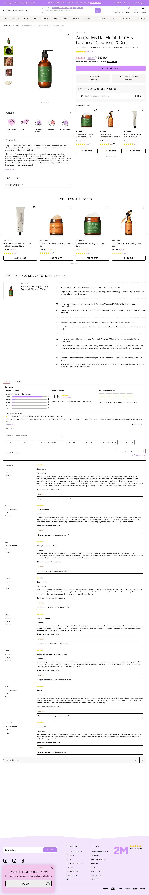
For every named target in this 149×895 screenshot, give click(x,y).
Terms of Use (96, 871)
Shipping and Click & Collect (15, 3)
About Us (94, 855)
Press (93, 867)
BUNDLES (75, 18)
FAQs (69, 859)
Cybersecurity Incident (99, 851)
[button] (28, 883)
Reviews (6, 382)
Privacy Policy (96, 875)
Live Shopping (72, 875)
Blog (68, 879)
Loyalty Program (138, 3)
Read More (9, 169)
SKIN (35, 18)
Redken (80, 8)
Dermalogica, (67, 8)
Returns (69, 867)
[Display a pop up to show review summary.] (90, 144)
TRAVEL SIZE (89, 18)
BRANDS (16, 18)
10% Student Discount (122, 3)
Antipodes (14, 26)
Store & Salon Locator (75, 863)
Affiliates (94, 863)
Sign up (50, 850)
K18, (74, 8)
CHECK (137, 96)
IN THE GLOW (140, 18)
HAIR (26, 18)
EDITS (65, 18)
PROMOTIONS (125, 18)
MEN (55, 18)
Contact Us (31, 3)
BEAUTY (45, 18)
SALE (112, 18)
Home (5, 26)
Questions (17, 382)
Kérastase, (56, 8)
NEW (5, 18)
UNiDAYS (94, 879)
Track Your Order (73, 871)
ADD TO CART (86, 151)
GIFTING (102, 18)
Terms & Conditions (98, 859)
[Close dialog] (52, 868)
